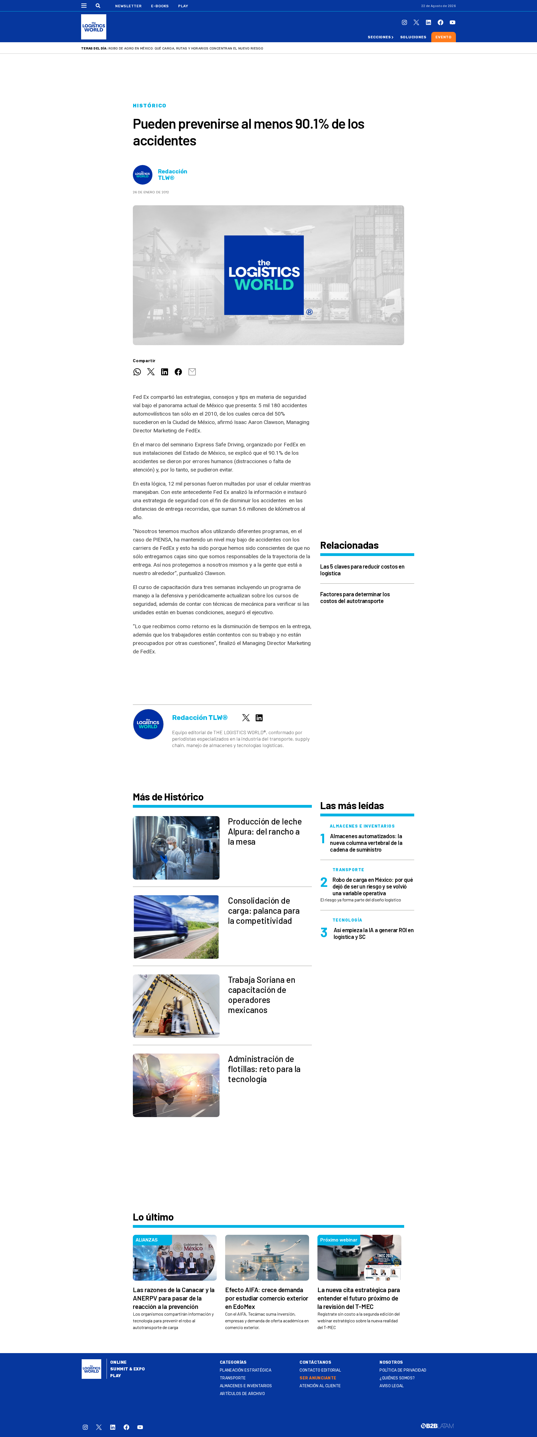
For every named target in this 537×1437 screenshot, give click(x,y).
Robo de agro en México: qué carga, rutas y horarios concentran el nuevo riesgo (186, 48)
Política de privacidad (403, 1370)
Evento (443, 37)
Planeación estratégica (245, 1370)
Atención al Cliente (320, 1386)
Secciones (379, 37)
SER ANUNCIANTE (318, 1378)
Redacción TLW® (172, 174)
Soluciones (413, 37)
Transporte (233, 1378)
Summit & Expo (127, 1369)
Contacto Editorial (320, 1370)
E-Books (160, 6)
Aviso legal (392, 1386)
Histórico (150, 106)
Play (183, 6)
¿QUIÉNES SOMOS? (397, 1378)
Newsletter (128, 6)
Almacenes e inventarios (246, 1386)
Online (118, 1362)
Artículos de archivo (242, 1393)
